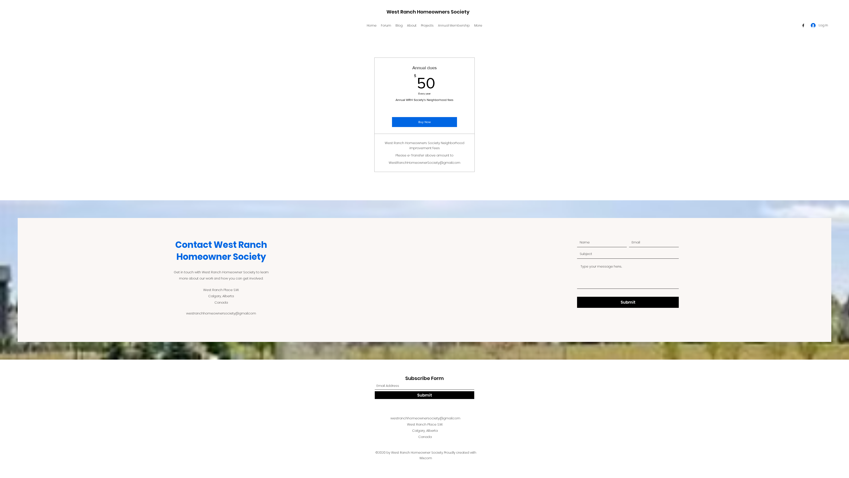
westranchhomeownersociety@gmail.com (221, 313)
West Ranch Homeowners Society (427, 11)
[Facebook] (803, 25)
